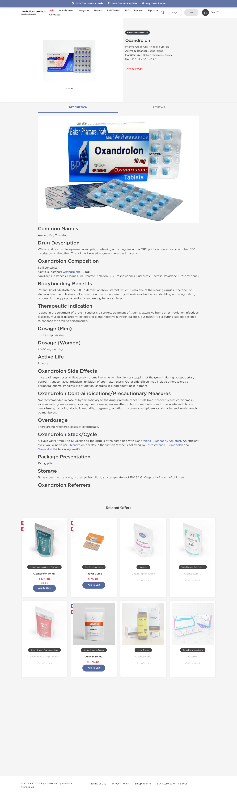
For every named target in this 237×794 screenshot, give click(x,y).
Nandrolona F (144, 440)
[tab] (78, 107)
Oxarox (192, 656)
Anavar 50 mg (93, 656)
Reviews (139, 10)
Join (191, 12)
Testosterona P (156, 445)
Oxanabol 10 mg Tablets (44, 656)
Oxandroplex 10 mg (143, 573)
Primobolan (175, 445)
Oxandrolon (77, 445)
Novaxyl (43, 449)
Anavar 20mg (94, 573)
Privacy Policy (120, 783)
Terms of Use (98, 783)
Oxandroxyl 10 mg (44, 573)
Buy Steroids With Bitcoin (172, 783)
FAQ (127, 10)
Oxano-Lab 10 (192, 573)
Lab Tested (113, 10)
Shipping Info (143, 783)
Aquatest (175, 440)
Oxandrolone (72, 271)
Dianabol (161, 440)
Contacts (54, 14)
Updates (153, 10)
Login (175, 12)
